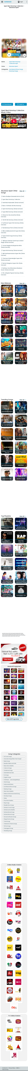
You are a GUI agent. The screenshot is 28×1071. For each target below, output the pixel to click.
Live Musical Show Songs (16, 69)
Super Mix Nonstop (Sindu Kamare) (12, 250)
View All (21, 191)
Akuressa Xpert (13, 66)
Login (21, 2)
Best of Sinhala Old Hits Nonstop (11, 205)
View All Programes (13, 719)
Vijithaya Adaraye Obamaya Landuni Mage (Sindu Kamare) (12, 241)
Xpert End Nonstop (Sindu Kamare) (12, 209)
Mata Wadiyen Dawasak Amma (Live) (13, 196)
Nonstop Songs (13, 71)
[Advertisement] (14, 23)
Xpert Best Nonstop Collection (11, 199)
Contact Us (5, 1068)
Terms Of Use (5, 1069)
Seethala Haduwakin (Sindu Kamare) (13, 202)
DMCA (17, 1068)
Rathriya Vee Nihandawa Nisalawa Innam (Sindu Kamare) (11, 269)
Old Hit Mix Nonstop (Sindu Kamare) (12, 220)
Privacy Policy (12, 1068)
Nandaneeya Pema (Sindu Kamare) (12, 228)
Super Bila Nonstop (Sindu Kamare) (12, 212)
